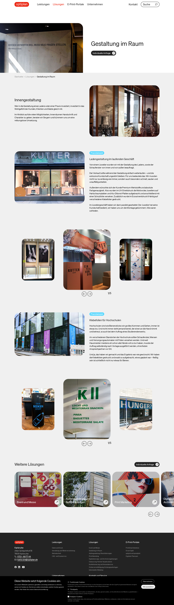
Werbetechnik (56, 553)
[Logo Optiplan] (21, 4)
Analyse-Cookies (76, 597)
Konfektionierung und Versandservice (101, 564)
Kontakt (133, 4)
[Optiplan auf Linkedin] (19, 567)
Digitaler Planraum (132, 556)
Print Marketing (94, 556)
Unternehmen (95, 4)
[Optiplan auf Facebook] (15, 567)
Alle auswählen (148, 587)
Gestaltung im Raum (95, 551)
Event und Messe (94, 548)
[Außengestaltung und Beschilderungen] (87, 489)
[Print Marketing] (136, 489)
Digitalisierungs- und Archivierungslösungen (103, 559)
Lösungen (58, 4)
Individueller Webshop (96, 570)
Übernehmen (147, 581)
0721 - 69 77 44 (24, 556)
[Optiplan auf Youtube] (23, 567)
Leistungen (43, 4)
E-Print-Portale (75, 4)
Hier (21, 589)
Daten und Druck (57, 548)
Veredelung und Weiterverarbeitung (63, 551)
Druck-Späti (130, 551)
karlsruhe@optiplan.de (27, 559)
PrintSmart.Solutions (132, 548)
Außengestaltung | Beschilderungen (100, 553)
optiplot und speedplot (133, 553)
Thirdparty (74, 589)
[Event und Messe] (38, 489)
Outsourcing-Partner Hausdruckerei (100, 562)
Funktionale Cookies (77, 582)
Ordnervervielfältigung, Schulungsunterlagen (103, 567)
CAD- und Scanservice (59, 556)
